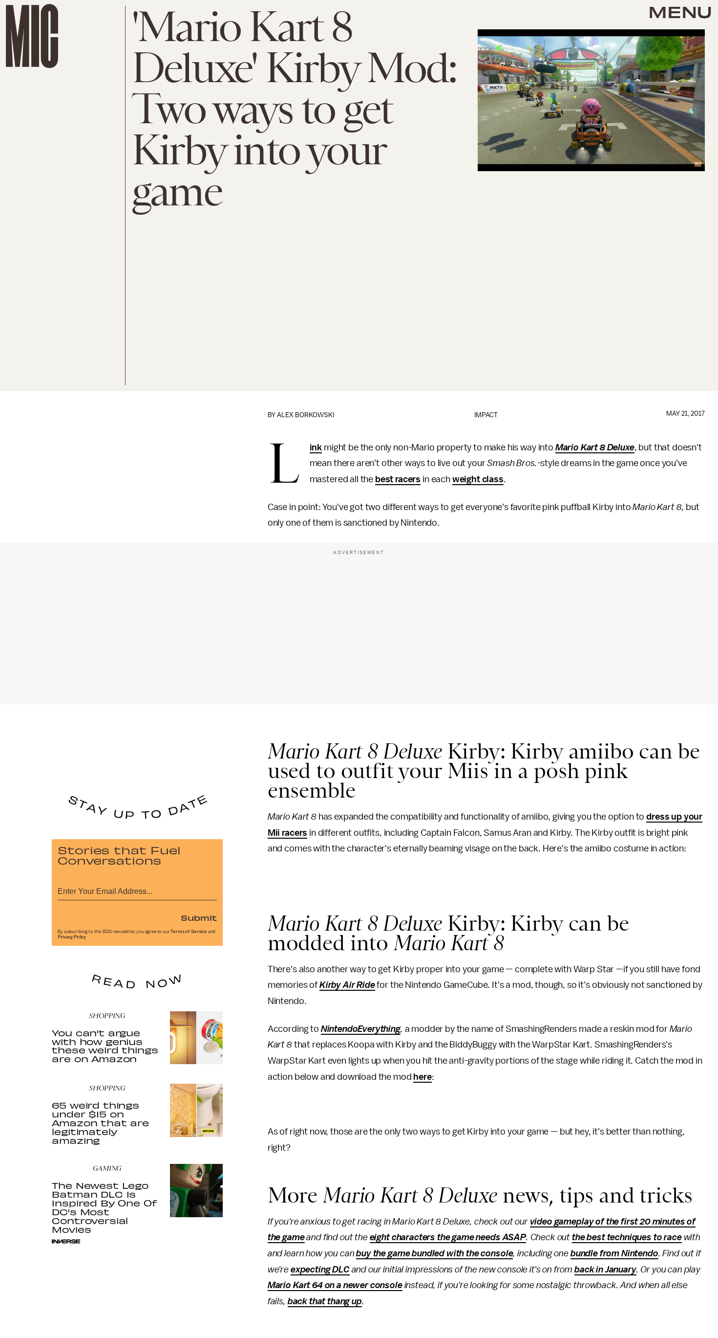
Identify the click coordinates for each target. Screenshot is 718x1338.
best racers (398, 479)
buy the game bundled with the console (434, 1253)
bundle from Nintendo (614, 1253)
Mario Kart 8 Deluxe (594, 447)
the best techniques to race (627, 1237)
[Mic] (32, 36)
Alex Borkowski (305, 415)
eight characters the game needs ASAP (448, 1237)
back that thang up (325, 1301)
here (422, 1077)
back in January (605, 1269)
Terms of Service (188, 931)
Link (316, 448)
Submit (199, 917)
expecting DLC (320, 1269)
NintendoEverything (361, 1029)
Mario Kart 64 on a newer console (335, 1285)
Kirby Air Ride (347, 985)
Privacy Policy (72, 937)
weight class (478, 479)
